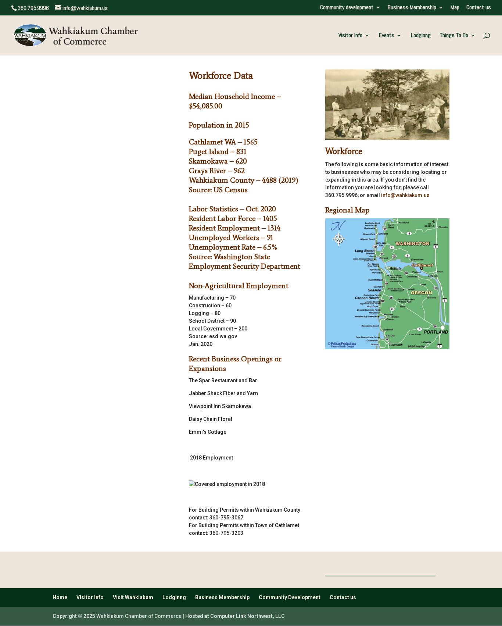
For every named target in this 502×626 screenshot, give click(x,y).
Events (386, 36)
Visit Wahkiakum (133, 597)
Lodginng (421, 36)
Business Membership (412, 7)
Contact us (478, 7)
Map (455, 7)
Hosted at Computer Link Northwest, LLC (235, 616)
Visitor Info (350, 36)
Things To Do (454, 36)
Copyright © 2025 (74, 616)
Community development (346, 7)
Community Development (289, 597)
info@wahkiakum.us (405, 195)
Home (60, 597)
